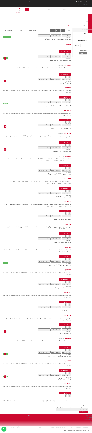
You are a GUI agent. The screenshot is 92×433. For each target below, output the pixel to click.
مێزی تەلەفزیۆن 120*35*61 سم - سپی (60, 197)
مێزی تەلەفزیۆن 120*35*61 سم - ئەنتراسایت (59, 174)
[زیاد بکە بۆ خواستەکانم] (68, 54)
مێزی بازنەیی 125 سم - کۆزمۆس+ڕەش (60, 60)
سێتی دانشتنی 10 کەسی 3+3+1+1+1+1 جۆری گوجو (57, 39)
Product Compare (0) (8, 30)
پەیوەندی (90, 424)
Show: (20, 30)
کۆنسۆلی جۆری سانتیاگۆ (65, 379)
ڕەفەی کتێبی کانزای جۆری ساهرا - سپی (60, 288)
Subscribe (83, 412)
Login (16, 1)
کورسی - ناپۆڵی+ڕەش (65, 83)
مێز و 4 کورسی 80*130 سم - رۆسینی (60, 128)
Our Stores (57, 1)
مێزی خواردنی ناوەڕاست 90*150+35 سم (59, 356)
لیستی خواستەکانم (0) (29, 1)
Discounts (44, 1)
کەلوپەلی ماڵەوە (81, 25)
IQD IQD (85, 4)
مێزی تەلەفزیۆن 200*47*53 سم (62, 151)
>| (42, 400)
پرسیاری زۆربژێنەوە (88, 419)
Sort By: (34, 30)
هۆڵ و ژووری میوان (72, 25)
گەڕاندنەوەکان (89, 421)
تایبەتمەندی (89, 422)
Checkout (21, 1)
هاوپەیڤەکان (89, 417)
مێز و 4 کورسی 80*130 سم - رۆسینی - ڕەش (58, 105)
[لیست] (54, 30)
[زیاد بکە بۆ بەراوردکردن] (66, 54)
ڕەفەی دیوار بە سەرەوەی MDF (62, 219)
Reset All (83, 53)
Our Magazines (50, 1)
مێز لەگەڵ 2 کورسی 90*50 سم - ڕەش (60, 265)
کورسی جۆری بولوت (65, 310)
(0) (65, 42)
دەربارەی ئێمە (89, 415)
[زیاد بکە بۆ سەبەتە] (70, 54)
